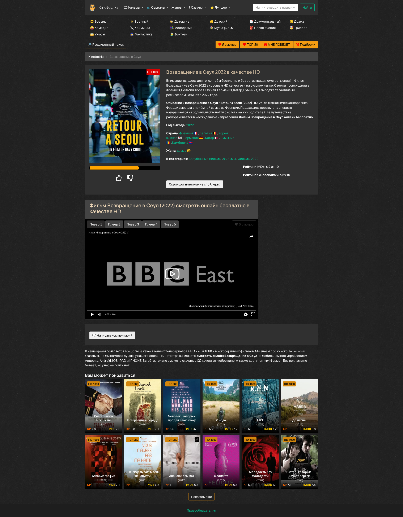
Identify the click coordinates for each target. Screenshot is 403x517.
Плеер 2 (114, 224)
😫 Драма (296, 21)
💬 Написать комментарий (112, 335)
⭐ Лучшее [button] (219, 7)
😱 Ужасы (97, 34)
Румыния (227, 138)
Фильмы (229, 159)
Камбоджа (180, 142)
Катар (210, 138)
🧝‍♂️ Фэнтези (178, 34)
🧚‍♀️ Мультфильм (221, 28)
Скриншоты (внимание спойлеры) (194, 184)
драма (182, 150)
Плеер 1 (96, 224)
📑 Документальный (264, 21)
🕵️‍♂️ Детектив (179, 21)
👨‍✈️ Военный (139, 21)
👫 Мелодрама (181, 28)
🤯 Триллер (298, 28)
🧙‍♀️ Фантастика (141, 34)
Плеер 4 (151, 224)
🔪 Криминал (140, 28)
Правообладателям (201, 510)
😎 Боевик (98, 21)
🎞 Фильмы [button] (132, 7)
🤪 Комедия (99, 28)
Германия (191, 138)
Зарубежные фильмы (205, 159)
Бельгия (206, 133)
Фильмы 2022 (248, 159)
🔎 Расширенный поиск (106, 44)
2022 (190, 125)
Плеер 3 (133, 224)
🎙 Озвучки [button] (196, 7)
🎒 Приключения (263, 28)
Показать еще (201, 497)
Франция (186, 133)
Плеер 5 (170, 224)
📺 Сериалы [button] (156, 7)
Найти (307, 7)
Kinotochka (108, 7)
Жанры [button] (177, 7)
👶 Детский (218, 21)
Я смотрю (246, 224)
